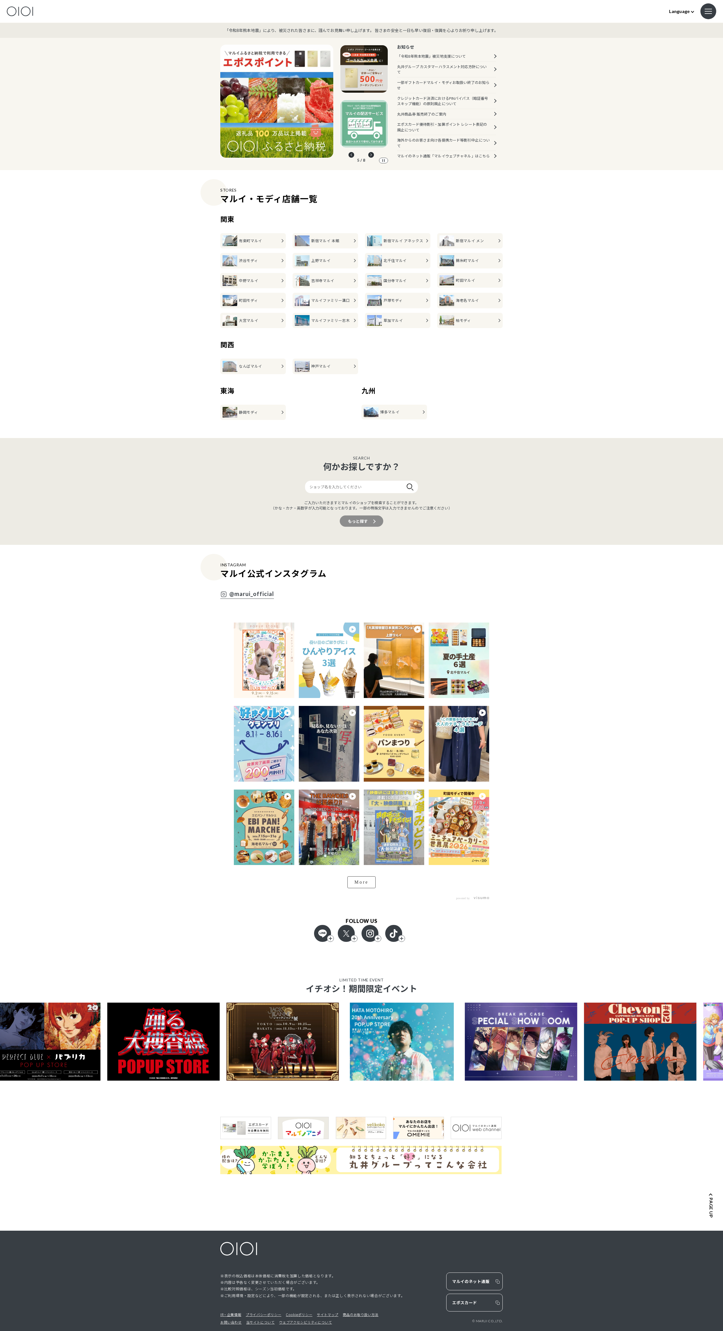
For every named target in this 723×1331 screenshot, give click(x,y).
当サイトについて (260, 1322)
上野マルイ (320, 260)
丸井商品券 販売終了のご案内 (421, 114)
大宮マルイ (248, 320)
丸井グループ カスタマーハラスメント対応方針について (442, 69)
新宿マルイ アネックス (403, 240)
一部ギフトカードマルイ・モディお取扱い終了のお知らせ (443, 85)
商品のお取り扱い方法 (360, 1314)
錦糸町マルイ (467, 260)
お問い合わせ (231, 1322)
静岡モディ (248, 412)
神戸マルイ (320, 366)
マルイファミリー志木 (330, 320)
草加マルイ (393, 320)
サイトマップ (327, 1314)
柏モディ (463, 320)
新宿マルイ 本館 (325, 240)
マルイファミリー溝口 (330, 300)
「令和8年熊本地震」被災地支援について (431, 56)
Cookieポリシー (299, 1314)
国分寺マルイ (395, 280)
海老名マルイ (467, 300)
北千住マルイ (395, 260)
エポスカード (464, 1302)
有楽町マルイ (250, 240)
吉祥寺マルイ (322, 280)
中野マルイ (248, 280)
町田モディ (248, 300)
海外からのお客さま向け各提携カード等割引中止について (443, 142)
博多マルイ (389, 412)
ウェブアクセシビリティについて (305, 1322)
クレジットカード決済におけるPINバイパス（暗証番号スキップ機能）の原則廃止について (442, 101)
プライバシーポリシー (263, 1314)
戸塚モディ (393, 300)
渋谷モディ (248, 260)
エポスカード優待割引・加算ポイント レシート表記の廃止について (442, 127)
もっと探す (358, 521)
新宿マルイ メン (470, 240)
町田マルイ (465, 280)
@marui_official (251, 594)
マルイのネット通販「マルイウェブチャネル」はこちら (443, 156)
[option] (276, 101)
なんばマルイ (250, 366)
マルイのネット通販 (470, 1281)
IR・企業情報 (230, 1314)
